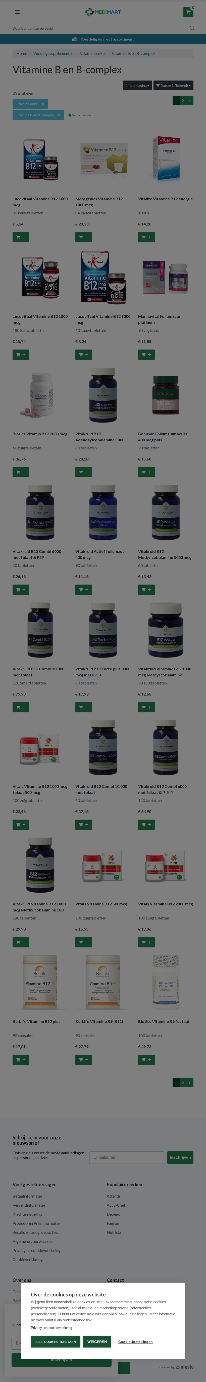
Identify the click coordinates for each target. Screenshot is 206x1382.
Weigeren (97, 1342)
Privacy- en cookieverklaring (51, 1328)
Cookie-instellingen (135, 1342)
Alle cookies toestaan (55, 1342)
